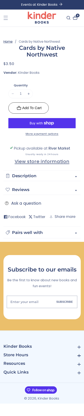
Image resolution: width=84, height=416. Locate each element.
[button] (42, 232)
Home (8, 41)
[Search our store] (69, 18)
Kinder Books (29, 73)
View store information (42, 161)
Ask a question (26, 203)
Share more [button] (65, 216)
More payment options (42, 134)
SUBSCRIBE (64, 301)
